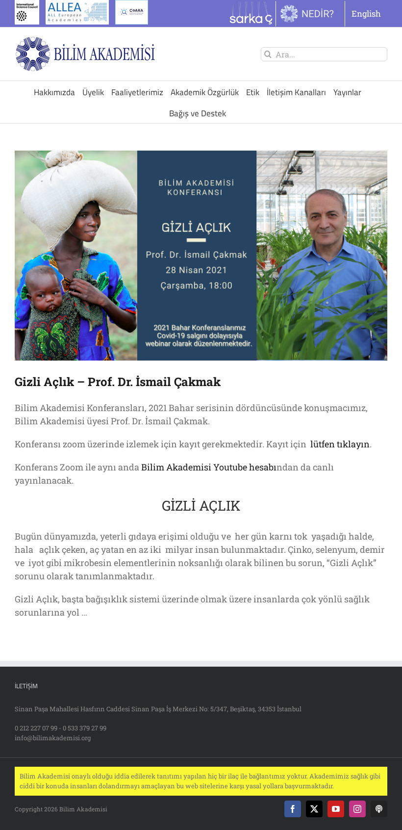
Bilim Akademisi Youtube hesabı (208, 467)
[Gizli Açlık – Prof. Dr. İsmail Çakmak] (201, 256)
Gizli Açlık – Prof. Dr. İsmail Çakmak (118, 381)
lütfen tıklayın (339, 444)
